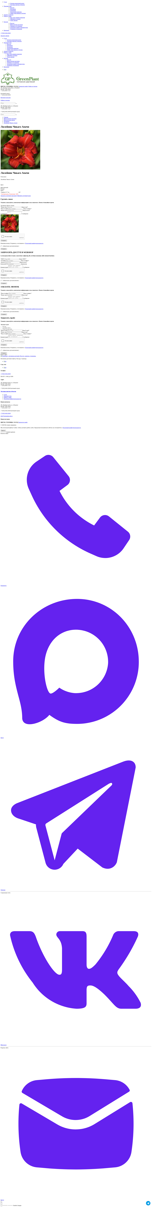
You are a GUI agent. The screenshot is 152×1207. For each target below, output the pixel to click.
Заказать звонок (5, 35)
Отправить (3, 240)
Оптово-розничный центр (17, 3)
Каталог (6, 22)
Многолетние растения (16, 24)
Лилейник (6, 121)
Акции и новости (8, 14)
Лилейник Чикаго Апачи (10, 123)
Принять (3, 430)
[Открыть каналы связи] (1, 1204)
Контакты (6, 30)
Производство (7, 6)
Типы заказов (13, 20)
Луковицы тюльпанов (16, 29)
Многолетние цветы (9, 120)
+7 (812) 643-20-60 (6, 33)
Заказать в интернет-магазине (9, 195)
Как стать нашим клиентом (17, 17)
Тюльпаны (13, 10)
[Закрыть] (1, 1201)
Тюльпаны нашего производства (19, 27)
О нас (5, 2)
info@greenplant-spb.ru (7, 416)
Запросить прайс (23, 86)
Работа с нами (7, 16)
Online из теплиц (32, 86)
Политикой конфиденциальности (34, 243)
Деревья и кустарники (16, 26)
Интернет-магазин (6, 97)
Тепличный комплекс (16, 12)
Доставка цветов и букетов (17, 4)
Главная (6, 117)
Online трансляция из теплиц (18, 13)
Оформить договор (15, 19)
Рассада (12, 7)
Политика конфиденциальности (12, 399)
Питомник (13, 9)
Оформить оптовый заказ (24, 195)
